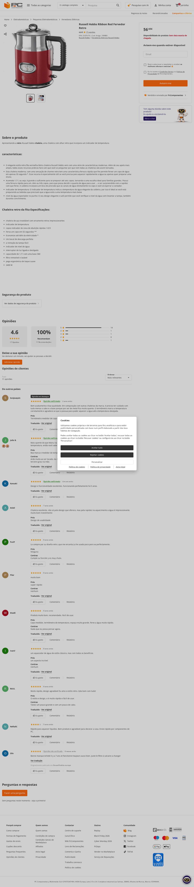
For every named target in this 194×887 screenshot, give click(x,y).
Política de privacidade (100, 467)
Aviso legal (120, 467)
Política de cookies (77, 467)
